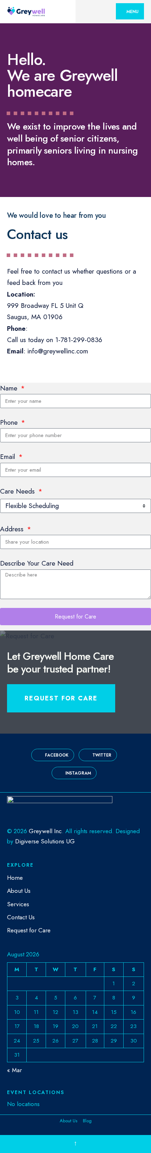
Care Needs (18, 491)
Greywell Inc (45, 831)
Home (15, 877)
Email (8, 456)
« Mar (14, 1070)
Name (9, 388)
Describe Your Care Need (36, 563)
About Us (19, 890)
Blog (87, 1120)
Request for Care (61, 698)
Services (18, 904)
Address (13, 529)
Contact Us (21, 917)
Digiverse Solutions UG (45, 841)
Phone (10, 422)
